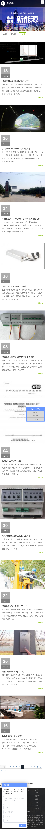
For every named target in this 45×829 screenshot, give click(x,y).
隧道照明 (37, 802)
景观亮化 (37, 805)
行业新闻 (4, 34)
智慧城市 (37, 793)
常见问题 (22, 34)
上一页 (9, 767)
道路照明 (37, 799)
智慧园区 (37, 796)
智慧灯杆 (37, 808)
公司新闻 (13, 34)
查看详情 (40, 97)
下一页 (39, 767)
